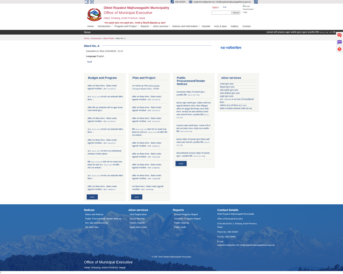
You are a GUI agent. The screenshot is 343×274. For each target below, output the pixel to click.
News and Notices (94, 214)
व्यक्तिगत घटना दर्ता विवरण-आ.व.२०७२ (233, 105)
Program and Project (125, 26)
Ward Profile (108, 38)
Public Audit (180, 227)
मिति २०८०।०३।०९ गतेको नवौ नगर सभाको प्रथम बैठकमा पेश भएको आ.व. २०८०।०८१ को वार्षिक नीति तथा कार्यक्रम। (149, 132)
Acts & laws (220, 26)
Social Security (137, 218)
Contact (246, 26)
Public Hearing (181, 223)
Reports (145, 26)
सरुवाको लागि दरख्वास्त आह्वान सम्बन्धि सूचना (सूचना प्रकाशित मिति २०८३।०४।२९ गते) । (293, 32)
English (215, 7)
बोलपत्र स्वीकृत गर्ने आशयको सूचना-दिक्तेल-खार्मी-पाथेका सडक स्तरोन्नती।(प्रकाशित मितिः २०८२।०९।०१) (193, 142)
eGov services (160, 26)
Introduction (104, 26)
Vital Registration (138, 214)
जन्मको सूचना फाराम (226, 84)
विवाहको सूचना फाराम (227, 87)
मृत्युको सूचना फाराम (226, 96)
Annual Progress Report (186, 214)
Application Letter (138, 227)
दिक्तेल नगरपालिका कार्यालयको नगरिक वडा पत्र (236, 108)
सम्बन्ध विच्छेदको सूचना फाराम (230, 93)
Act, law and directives (96, 223)
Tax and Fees (92, 227)
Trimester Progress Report (187, 218)
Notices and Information (185, 26)
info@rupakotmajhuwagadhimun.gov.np (257, 245)
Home (90, 26)
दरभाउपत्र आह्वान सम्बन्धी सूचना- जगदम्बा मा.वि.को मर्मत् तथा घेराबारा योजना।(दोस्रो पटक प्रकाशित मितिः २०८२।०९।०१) (193, 128)
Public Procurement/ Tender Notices (103, 218)
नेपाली (224, 7)
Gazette (206, 26)
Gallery (234, 26)
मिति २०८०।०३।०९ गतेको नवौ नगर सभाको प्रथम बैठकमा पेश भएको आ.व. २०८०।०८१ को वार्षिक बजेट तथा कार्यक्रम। (105, 165)
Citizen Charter (137, 223)
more (92, 197)
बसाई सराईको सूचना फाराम (229, 90)
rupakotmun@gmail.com (228, 245)
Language (91, 56)
